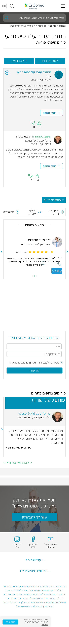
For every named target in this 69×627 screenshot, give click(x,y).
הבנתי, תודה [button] (10, 622)
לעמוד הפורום (50, 61)
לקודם (67, 251)
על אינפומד (33, 560)
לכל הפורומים (19, 61)
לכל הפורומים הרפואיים (19, 463)
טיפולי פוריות (41, 25)
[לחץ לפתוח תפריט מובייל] (63, 6)
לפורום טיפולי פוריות (19, 447)
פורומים (52, 25)
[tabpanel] (34, 252)
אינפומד (62, 25)
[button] (12, 6)
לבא (1, 251)
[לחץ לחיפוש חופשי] (6, 18)
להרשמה (34, 370)
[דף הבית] (34, 6)
